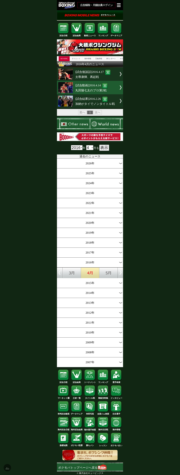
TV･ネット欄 (63, 398)
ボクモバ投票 (77, 445)
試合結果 (77, 35)
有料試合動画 (63, 414)
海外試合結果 (77, 430)
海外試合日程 (63, 430)
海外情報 (87, 59)
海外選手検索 (90, 430)
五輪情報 (98, 59)
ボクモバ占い (116, 445)
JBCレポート (111, 59)
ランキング (103, 35)
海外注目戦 (103, 430)
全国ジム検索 (103, 414)
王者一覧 (77, 398)
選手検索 (116, 382)
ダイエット (76, 59)
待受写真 (90, 414)
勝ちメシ (90, 445)
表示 (104, 147)
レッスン (103, 445)
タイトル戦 (90, 398)
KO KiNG (64, 59)
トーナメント (90, 382)
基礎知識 (63, 445)
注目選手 (116, 414)
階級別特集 (103, 398)
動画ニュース (90, 35)
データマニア (116, 35)
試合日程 (63, 35)
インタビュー (116, 398)
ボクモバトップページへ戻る (78, 467)
